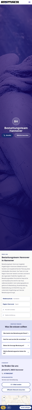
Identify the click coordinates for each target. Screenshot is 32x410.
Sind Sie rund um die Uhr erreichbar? (14, 339)
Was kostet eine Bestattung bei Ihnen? (15, 333)
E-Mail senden (17, 384)
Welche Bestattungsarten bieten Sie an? (14, 352)
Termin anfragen (25, 407)
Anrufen (8, 135)
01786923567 (8, 373)
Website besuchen (22, 135)
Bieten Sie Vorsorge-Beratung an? (13, 345)
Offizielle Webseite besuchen (16, 390)
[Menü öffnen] (29, 2)
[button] (25, 404)
